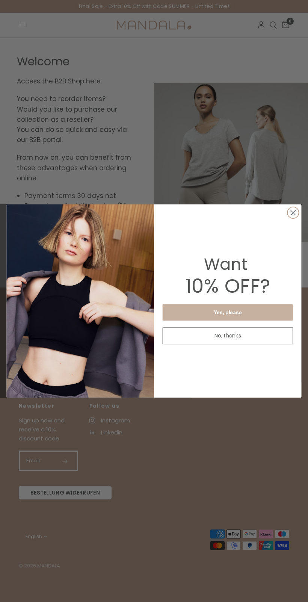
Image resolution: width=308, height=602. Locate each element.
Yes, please (228, 312)
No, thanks (228, 335)
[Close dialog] (293, 213)
